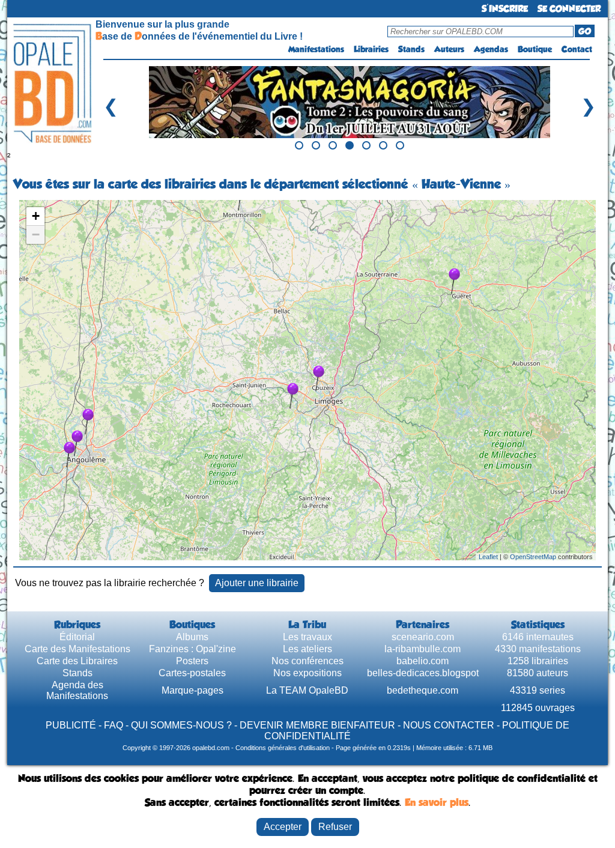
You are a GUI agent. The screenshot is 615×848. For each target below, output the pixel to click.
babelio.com (422, 661)
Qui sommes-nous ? (181, 725)
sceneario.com (423, 637)
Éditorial (77, 637)
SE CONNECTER (569, 9)
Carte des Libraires (77, 661)
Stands (411, 49)
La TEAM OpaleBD (307, 690)
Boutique (535, 49)
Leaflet (488, 556)
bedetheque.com (422, 690)
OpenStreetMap (533, 556)
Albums (192, 637)
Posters (192, 661)
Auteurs (449, 49)
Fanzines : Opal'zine (192, 649)
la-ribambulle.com (422, 649)
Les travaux (307, 637)
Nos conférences (307, 661)
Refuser (335, 827)
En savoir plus (436, 802)
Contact (577, 49)
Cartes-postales (192, 673)
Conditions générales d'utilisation (282, 747)
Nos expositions (307, 673)
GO (584, 31)
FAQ (113, 725)
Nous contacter (448, 725)
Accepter (282, 827)
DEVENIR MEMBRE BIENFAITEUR (317, 725)
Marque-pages (192, 690)
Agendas (491, 49)
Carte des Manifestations (77, 649)
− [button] (36, 234)
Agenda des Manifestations (77, 690)
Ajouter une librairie (256, 583)
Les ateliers (307, 649)
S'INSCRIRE (505, 9)
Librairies (371, 49)
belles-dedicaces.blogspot (423, 673)
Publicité (71, 725)
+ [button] (36, 215)
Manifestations (316, 49)
